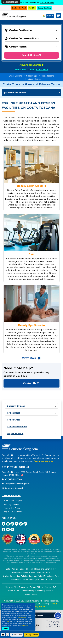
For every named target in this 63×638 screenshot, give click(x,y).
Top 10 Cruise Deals (13, 512)
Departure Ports (15, 433)
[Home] (3, 634)
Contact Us (39, 591)
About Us (9, 587)
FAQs (55, 587)
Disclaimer (49, 591)
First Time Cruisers (44, 580)
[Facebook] (3, 524)
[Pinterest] (21, 524)
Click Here (42, 69)
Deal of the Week (19, 8)
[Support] (7, 634)
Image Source (31, 594)
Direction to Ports (51, 576)
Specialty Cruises (16, 406)
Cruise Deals (13, 413)
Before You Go (12, 569)
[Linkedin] (25, 524)
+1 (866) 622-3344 (13, 479)
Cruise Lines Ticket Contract (22, 580)
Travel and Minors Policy (45, 569)
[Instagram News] (12, 529)
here (7, 621)
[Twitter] (16, 524)
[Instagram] (12, 524)
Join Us (48, 587)
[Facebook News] (3, 529)
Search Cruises (30, 55)
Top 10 (31, 8)
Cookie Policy (27, 591)
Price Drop (17, 635)
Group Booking (44, 8)
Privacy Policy (38, 606)
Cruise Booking (15, 76)
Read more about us (43, 461)
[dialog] (10, 2)
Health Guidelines (20, 572)
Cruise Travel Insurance (39, 572)
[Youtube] (8, 524)
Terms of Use (13, 591)
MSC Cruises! (47, 2)
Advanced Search (30, 65)
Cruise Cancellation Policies (15, 576)
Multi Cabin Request (13, 501)
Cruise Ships (31, 76)
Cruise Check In (27, 569)
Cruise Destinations (17, 426)
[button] (32, 30)
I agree (5, 628)
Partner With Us (36, 587)
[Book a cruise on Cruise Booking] (14, 15)
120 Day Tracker (11, 504)
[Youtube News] (8, 529)
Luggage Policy (36, 576)
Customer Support (13, 488)
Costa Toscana (47, 76)
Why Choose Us (21, 587)
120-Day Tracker (31, 635)
